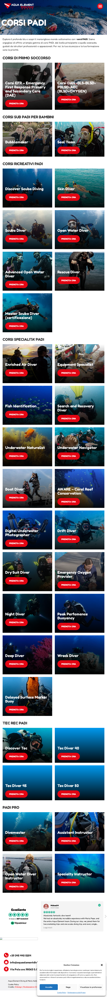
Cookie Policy (61, 992)
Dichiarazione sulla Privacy (76, 992)
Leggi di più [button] (47, 927)
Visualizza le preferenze (91, 987)
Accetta (48, 987)
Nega (68, 987)
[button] (101, 965)
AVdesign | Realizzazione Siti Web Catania (31, 987)
